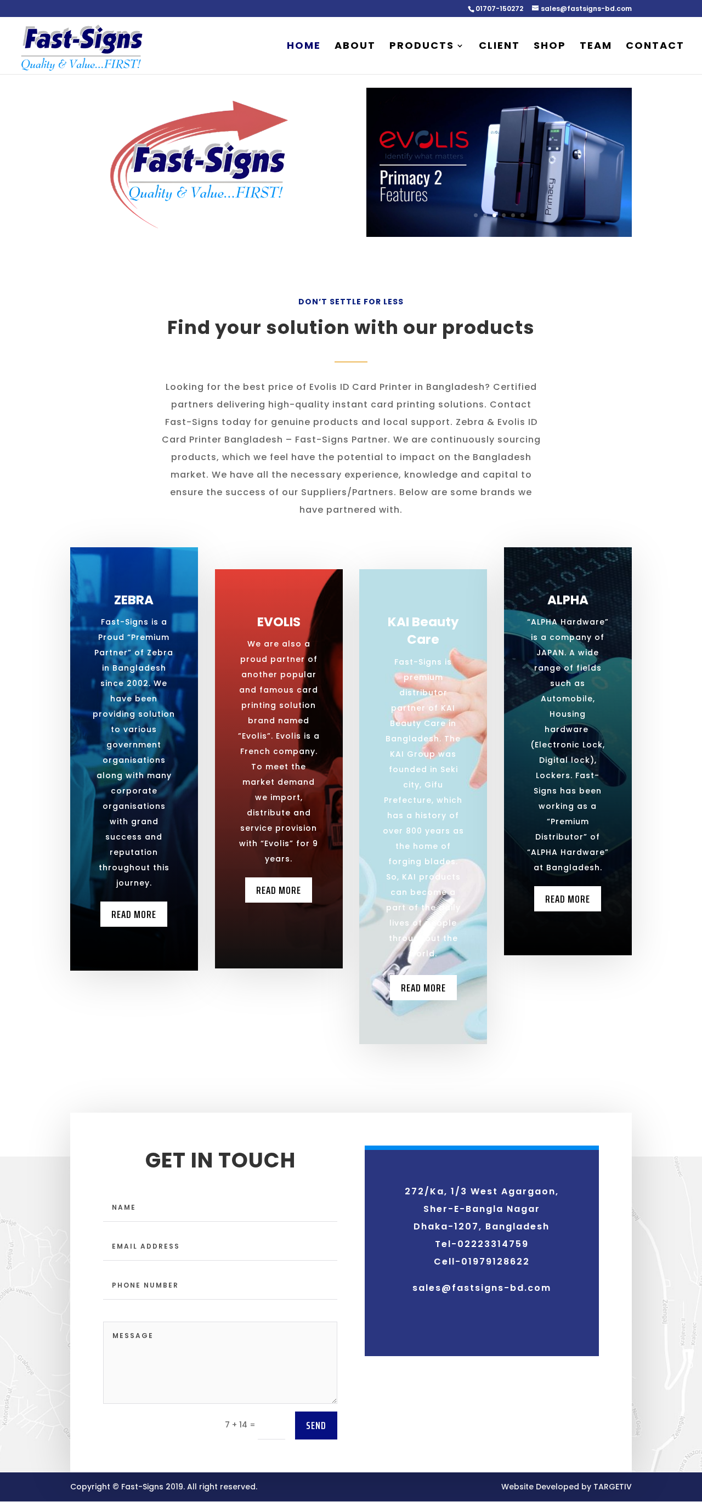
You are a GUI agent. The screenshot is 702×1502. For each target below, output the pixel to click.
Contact (655, 47)
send (316, 1425)
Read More (133, 914)
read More (278, 890)
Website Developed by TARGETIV (566, 1486)
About (355, 47)
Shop (550, 47)
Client (499, 47)
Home (304, 47)
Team (596, 47)
